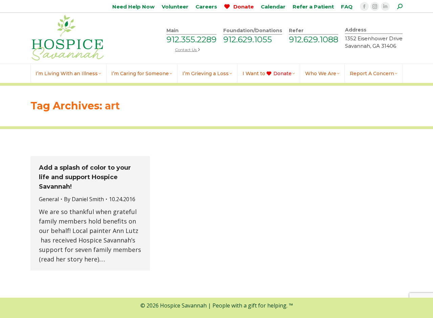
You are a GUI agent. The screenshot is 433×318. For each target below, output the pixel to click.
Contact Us (186, 49)
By (84, 199)
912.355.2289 (191, 39)
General (49, 199)
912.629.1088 (313, 39)
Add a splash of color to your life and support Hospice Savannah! (85, 177)
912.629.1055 (247, 39)
